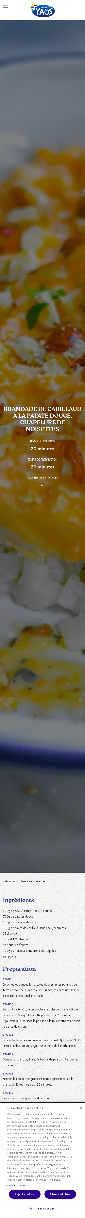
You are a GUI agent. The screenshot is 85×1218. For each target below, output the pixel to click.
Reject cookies (25, 1194)
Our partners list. (16, 1185)
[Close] (80, 1108)
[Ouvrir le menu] (5, 6)
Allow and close (60, 1194)
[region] (42, 1160)
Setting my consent (42, 1208)
